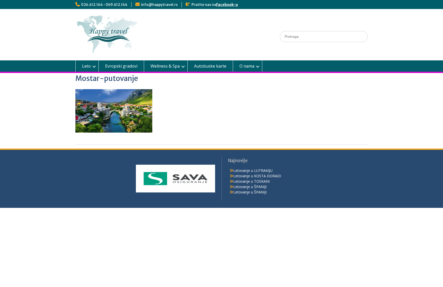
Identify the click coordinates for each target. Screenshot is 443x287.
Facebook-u (227, 4)
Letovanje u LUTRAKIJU (253, 170)
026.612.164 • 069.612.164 (104, 4)
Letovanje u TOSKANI (251, 181)
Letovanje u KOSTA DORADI (257, 175)
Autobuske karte (210, 66)
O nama (246, 66)
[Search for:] (324, 36)
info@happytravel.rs (159, 4)
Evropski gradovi (121, 66)
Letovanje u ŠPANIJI (250, 186)
